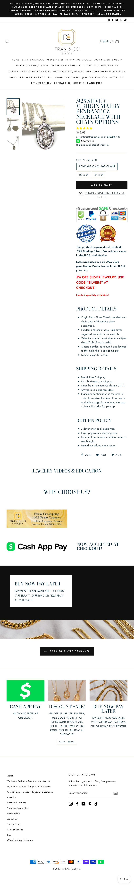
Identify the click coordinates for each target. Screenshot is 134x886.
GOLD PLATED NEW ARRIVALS (105, 71)
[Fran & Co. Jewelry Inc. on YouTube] (83, 804)
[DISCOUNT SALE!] (67, 690)
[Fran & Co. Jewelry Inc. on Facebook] (77, 804)
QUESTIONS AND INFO (88, 83)
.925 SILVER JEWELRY (108, 59)
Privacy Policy (14, 824)
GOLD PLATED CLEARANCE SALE (31, 77)
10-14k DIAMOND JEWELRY (100, 65)
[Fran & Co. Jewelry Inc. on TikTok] (96, 804)
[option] (67, 9)
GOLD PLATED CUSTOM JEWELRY (30, 71)
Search (10, 775)
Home (15, 59)
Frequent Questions (16, 802)
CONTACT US (62, 83)
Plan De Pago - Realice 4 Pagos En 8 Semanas (30, 791)
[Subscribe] (115, 793)
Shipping (80, 144)
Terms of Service (15, 829)
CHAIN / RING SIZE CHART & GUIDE (104, 195)
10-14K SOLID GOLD (79, 59)
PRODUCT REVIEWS (67, 77)
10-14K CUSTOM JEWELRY (32, 65)
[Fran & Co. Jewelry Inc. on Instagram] (71, 804)
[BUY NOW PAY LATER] (108, 690)
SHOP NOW (67, 741)
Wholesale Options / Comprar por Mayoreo (28, 781)
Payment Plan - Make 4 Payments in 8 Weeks (29, 786)
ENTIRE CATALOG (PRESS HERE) (42, 59)
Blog (9, 835)
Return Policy (13, 813)
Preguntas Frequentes (17, 808)
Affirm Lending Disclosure (20, 840)
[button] (84, 128)
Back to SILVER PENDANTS (69, 651)
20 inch (83, 175)
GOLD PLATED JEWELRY (68, 71)
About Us (11, 797)
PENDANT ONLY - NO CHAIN (97, 166)
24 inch (98, 175)
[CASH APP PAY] (25, 690)
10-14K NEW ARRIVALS (66, 65)
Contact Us (12, 818)
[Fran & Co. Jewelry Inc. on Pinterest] (90, 804)
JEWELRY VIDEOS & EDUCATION (103, 77)
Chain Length (86, 159)
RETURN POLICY (41, 83)
